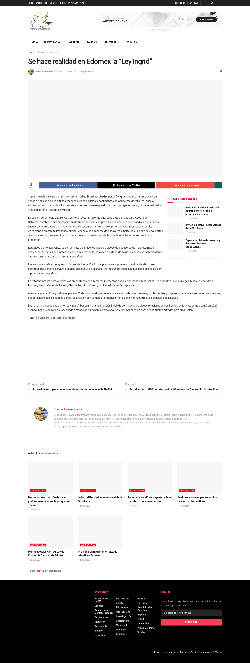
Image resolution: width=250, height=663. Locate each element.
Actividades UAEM (101, 600)
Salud (140, 619)
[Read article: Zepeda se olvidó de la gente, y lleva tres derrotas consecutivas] (175, 244)
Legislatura (52, 52)
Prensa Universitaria (49, 71)
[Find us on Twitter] (212, 3)
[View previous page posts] (191, 258)
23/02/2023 (184, 506)
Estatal (120, 603)
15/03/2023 (192, 218)
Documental (101, 626)
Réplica (141, 614)
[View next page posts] (197, 258)
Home (31, 52)
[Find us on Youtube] (217, 3)
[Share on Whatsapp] (218, 185)
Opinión (53, 3)
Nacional (121, 629)
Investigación (41, 3)
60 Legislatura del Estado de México (56, 318)
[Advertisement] (125, 350)
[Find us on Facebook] (208, 3)
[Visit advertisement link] (160, 19)
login (38, 570)
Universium (73, 3)
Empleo (98, 630)
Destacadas (101, 617)
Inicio (30, 3)
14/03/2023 (192, 232)
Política (62, 3)
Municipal (121, 625)
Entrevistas (122, 598)
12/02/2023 (84, 560)
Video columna (146, 628)
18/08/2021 (71, 71)
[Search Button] (220, 42)
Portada (142, 603)
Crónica (98, 605)
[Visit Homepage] (41, 22)
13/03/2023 (192, 251)
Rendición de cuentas (144, 609)
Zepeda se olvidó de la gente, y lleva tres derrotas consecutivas (202, 243)
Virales (83, 3)
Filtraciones (123, 607)
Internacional (123, 612)
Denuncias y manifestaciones (104, 611)
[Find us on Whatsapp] (221, 3)
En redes (99, 635)
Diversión (99, 621)
